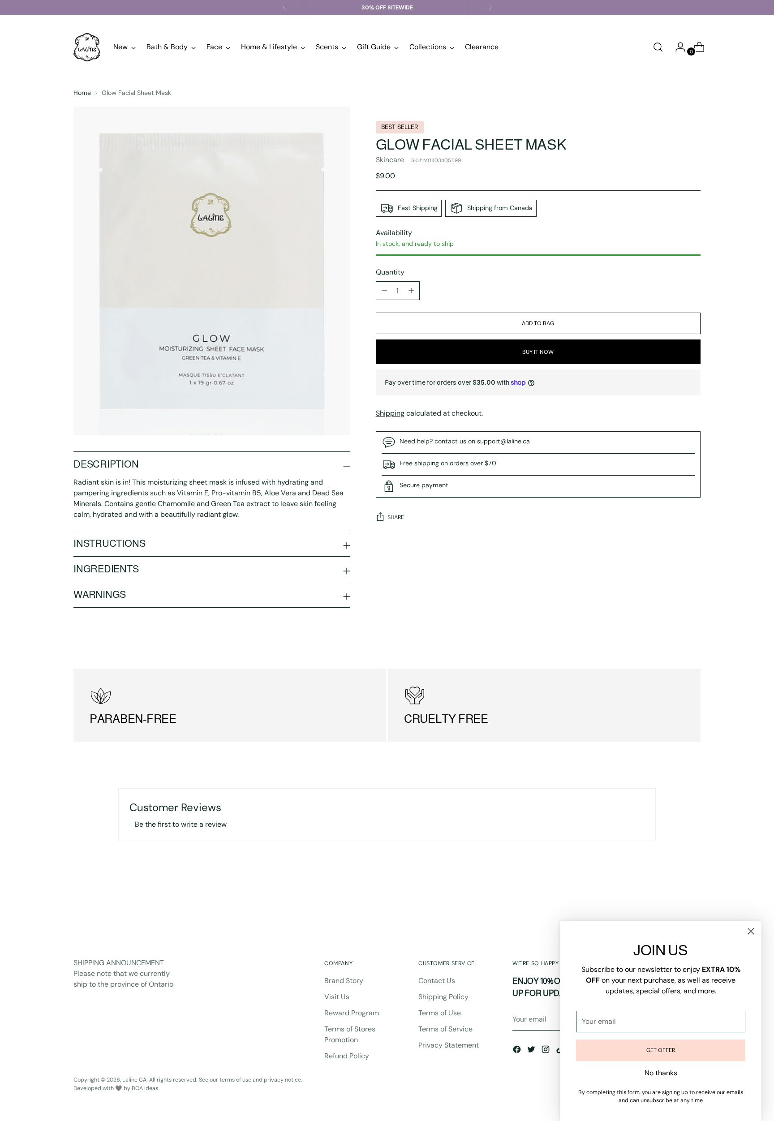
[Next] (490, 7)
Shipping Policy (443, 996)
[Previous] (284, 7)
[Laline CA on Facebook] (517, 1051)
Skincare (390, 159)
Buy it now (538, 352)
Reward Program (351, 1013)
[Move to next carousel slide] (693, 905)
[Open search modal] (658, 47)
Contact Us (436, 980)
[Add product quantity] (384, 291)
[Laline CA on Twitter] (532, 1051)
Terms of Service (445, 1029)
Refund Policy (346, 1056)
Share (395, 517)
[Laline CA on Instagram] (546, 1051)
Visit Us (336, 996)
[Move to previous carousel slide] (672, 905)
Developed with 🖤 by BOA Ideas (115, 1088)
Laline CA (134, 1079)
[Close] (751, 931)
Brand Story (343, 980)
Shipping (390, 413)
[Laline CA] (86, 47)
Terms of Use (439, 1013)
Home (82, 93)
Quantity (390, 272)
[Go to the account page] (677, 47)
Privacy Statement (448, 1045)
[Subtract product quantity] (411, 291)
